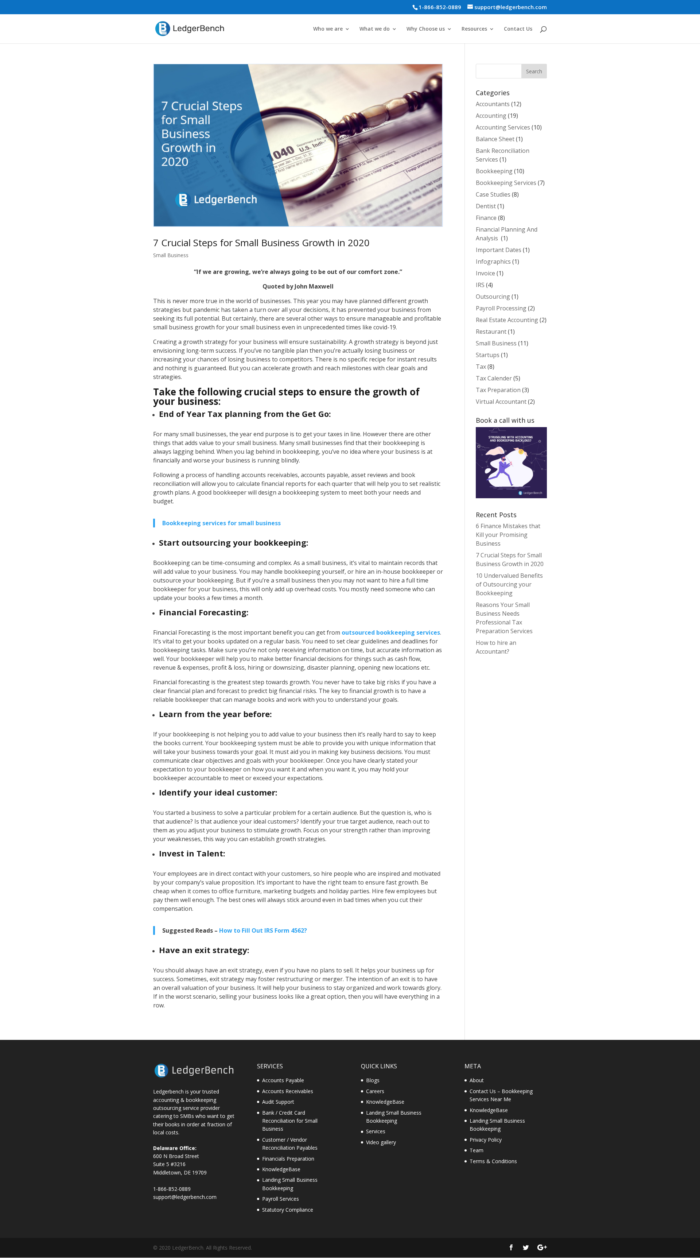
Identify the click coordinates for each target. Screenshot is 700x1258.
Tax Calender (494, 378)
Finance (486, 218)
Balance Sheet (495, 139)
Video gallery (381, 1142)
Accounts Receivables (287, 1091)
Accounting (491, 116)
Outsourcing (493, 297)
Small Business (170, 255)
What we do (374, 29)
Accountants (493, 104)
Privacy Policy (486, 1139)
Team (476, 1150)
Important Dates (498, 250)
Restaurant (491, 332)
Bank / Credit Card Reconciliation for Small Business (290, 1121)
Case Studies (493, 194)
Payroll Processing (501, 308)
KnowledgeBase (281, 1169)
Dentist (486, 206)
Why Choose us (426, 29)
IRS (480, 285)
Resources (474, 29)
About (477, 1080)
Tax (481, 367)
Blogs (373, 1080)
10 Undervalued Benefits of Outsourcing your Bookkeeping (509, 584)
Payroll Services (280, 1198)
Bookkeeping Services (506, 183)
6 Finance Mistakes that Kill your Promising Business (508, 534)
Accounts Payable (283, 1080)
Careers (375, 1091)
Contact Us (518, 29)
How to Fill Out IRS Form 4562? (263, 930)
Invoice (485, 273)
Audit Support (278, 1101)
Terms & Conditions (493, 1161)
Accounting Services (503, 127)
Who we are (328, 29)
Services (375, 1131)
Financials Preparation (288, 1158)
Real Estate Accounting (507, 320)
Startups (487, 355)
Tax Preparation (498, 390)
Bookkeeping (494, 171)
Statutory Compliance (287, 1209)
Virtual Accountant (501, 402)
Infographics (493, 262)
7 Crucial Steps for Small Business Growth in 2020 (261, 242)
